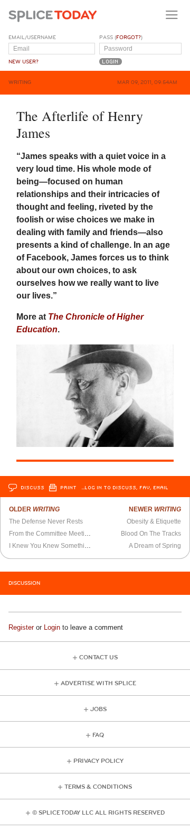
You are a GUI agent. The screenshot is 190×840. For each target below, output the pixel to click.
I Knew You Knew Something (50, 545)
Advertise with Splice (98, 683)
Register (21, 627)
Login (52, 627)
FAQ (98, 735)
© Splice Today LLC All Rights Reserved (98, 813)
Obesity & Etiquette (154, 521)
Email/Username (32, 37)
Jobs (98, 709)
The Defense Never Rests (46, 521)
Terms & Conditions (98, 787)
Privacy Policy (98, 761)
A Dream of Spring (155, 545)
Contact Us (98, 657)
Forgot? (128, 37)
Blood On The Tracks (151, 533)
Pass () (120, 37)
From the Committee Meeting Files (58, 533)
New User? (23, 62)
